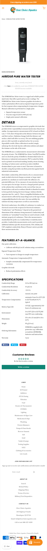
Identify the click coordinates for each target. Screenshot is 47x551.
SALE (23, 447)
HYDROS (23, 409)
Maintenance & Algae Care (23, 415)
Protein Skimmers (23, 425)
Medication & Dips (23, 419)
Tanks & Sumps (23, 441)
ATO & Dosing (23, 396)
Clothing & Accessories (23, 451)
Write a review (23, 367)
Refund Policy (23, 487)
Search (23, 484)
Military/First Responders (23, 496)
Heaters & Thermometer (23, 406)
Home (3, 19)
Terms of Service (23, 493)
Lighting (23, 412)
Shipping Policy (23, 490)
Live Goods (23, 454)
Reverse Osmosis (23, 431)
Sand (23, 438)
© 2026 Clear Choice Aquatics (17, 533)
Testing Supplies (23, 444)
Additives (23, 393)
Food (23, 403)
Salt (23, 435)
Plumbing (23, 422)
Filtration (23, 399)
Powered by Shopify (32, 533)
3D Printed (23, 390)
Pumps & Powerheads (23, 428)
